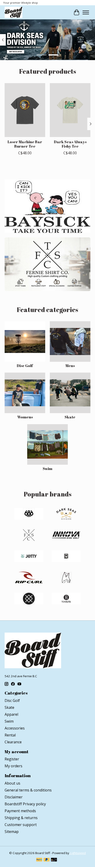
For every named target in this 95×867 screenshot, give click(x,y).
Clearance (13, 741)
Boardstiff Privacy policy (25, 803)
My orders (13, 765)
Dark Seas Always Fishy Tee (70, 144)
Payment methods (20, 810)
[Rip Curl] (29, 578)
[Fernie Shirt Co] (29, 535)
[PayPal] (39, 860)
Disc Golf (25, 365)
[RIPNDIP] (66, 578)
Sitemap (12, 831)
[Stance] (29, 599)
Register (12, 759)
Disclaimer (14, 797)
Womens (25, 417)
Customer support (21, 824)
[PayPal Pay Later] (47, 860)
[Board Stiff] (13, 12)
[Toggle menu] (85, 12)
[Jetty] (29, 557)
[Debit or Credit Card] (54, 860)
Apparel (11, 714)
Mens (70, 365)
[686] (29, 514)
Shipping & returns (21, 817)
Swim (47, 468)
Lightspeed (78, 853)
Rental (10, 735)
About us (12, 783)
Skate (70, 417)
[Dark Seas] (66, 514)
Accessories (15, 728)
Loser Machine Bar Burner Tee (25, 144)
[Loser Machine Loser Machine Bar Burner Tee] (25, 110)
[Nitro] (66, 557)
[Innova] (66, 535)
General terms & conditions (28, 790)
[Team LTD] (66, 599)
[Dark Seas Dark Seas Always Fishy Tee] (70, 110)
